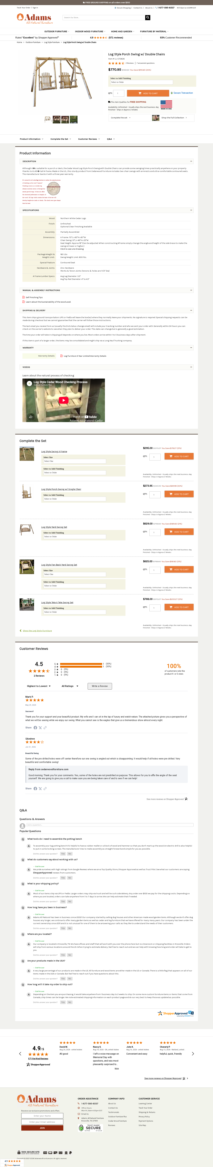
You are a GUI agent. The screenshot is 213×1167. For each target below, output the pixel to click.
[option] (61, 82)
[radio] (106, 664)
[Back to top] (194, 1157)
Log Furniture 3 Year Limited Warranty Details (84, 356)
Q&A (109, 139)
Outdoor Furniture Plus (117, 1117)
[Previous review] (20, 1054)
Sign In (35, 8)
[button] (63, 854)
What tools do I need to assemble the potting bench (54, 838)
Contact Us (137, 8)
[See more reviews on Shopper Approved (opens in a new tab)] (45, 728)
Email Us (85, 1114)
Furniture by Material (153, 31)
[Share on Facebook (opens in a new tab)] (35, 728)
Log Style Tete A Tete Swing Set (57, 602)
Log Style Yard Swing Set (54, 527)
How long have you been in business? (47, 907)
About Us (149, 8)
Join (42, 1128)
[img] (38, 1054)
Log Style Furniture (52, 42)
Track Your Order (23, 8)
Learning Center (145, 1103)
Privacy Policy (144, 1117)
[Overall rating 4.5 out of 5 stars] (116, 64)
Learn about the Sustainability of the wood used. (48, 302)
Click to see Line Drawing (72, 249)
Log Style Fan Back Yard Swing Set (59, 564)
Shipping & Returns (147, 1112)
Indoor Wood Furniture (89, 31)
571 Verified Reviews (38, 1058)
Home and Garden (121, 31)
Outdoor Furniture (55, 31)
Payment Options (146, 1121)
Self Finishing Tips (34, 297)
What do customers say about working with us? (52, 859)
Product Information (30, 139)
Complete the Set (59, 139)
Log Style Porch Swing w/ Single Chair (61, 489)
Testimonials (113, 1112)
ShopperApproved (42, 872)
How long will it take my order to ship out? (50, 984)
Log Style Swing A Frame (54, 451)
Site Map (142, 1125)
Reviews (111, 1125)
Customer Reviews (87, 139)
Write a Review (100, 686)
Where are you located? (39, 934)
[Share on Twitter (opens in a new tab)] (40, 728)
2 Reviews (130, 63)
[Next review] (193, 1054)
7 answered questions (146, 63)
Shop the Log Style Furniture (37, 630)
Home (19, 42)
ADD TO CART (150, 93)
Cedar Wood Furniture (117, 1121)
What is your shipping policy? (43, 883)
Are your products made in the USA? (46, 960)
